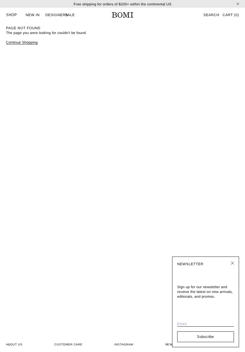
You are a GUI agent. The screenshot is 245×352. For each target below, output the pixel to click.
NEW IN (33, 15)
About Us (14, 344)
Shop (11, 15)
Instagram (123, 344)
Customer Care (68, 344)
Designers (56, 15)
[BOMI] (122, 15)
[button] (211, 15)
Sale (70, 15)
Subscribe (205, 337)
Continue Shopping (22, 42)
